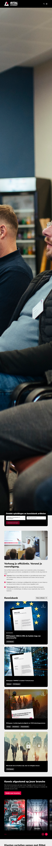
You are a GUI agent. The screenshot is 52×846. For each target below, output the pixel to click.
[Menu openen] (47, 4)
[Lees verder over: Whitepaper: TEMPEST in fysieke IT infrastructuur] (26, 667)
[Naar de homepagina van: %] (11, 4)
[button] (43, 834)
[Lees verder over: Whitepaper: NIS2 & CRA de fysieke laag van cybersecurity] (26, 622)
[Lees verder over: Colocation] (37, 814)
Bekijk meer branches (13, 793)
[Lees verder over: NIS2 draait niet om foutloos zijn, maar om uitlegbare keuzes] (26, 752)
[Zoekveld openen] (44, 4)
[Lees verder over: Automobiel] (14, 814)
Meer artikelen (40, 598)
